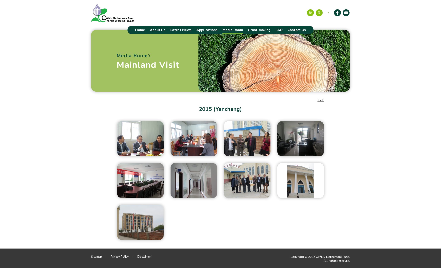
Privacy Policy (119, 257)
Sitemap (96, 257)
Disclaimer (144, 257)
